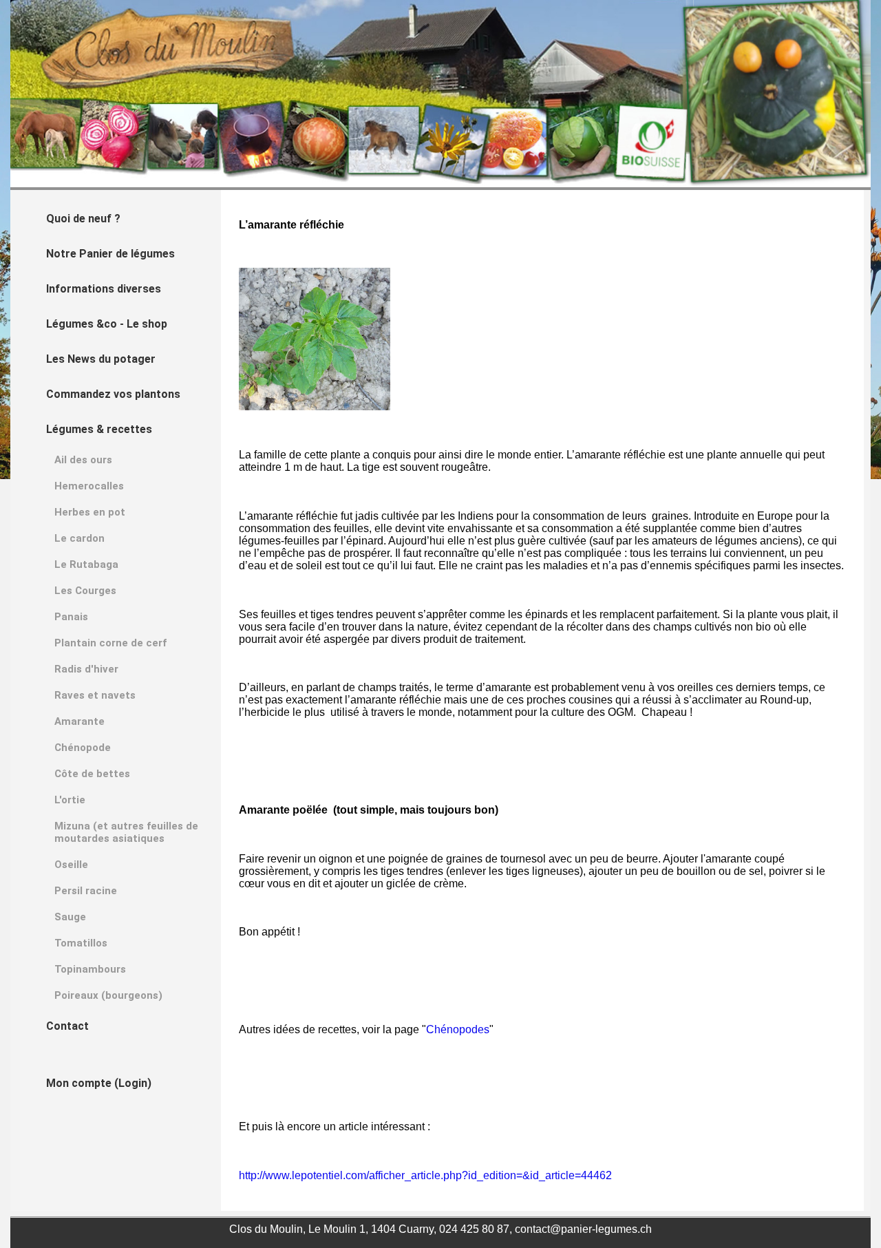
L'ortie (69, 800)
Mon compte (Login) (98, 1083)
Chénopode (82, 747)
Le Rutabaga (86, 564)
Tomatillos (80, 943)
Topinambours (90, 969)
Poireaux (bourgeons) (108, 995)
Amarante (79, 721)
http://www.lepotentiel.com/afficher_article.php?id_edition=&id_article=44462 (425, 1175)
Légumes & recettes (99, 429)
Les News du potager (101, 359)
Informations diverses (103, 288)
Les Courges (85, 590)
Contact (67, 1026)
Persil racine (85, 891)
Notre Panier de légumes (110, 253)
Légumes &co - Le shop (106, 323)
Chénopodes (457, 1029)
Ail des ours (83, 460)
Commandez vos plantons (113, 394)
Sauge (70, 917)
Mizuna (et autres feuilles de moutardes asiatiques (126, 832)
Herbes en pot (89, 512)
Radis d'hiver (86, 669)
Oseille (71, 864)
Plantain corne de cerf (110, 643)
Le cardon (79, 538)
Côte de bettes (92, 774)
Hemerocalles (89, 486)
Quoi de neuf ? (83, 218)
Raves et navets (95, 695)
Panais (71, 617)
